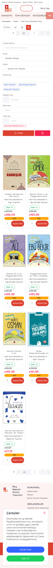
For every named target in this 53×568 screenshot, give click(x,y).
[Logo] (9, 8)
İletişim (30, 495)
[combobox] (26, 79)
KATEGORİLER (40, 15)
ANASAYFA (6, 15)
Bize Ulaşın (38, 2)
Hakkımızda (32, 491)
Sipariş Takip (28, 2)
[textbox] (26, 79)
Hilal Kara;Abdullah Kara (14, 199)
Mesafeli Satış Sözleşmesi (38, 508)
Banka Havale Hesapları (11, 2)
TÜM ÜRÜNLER (22, 15)
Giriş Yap (45, 8)
